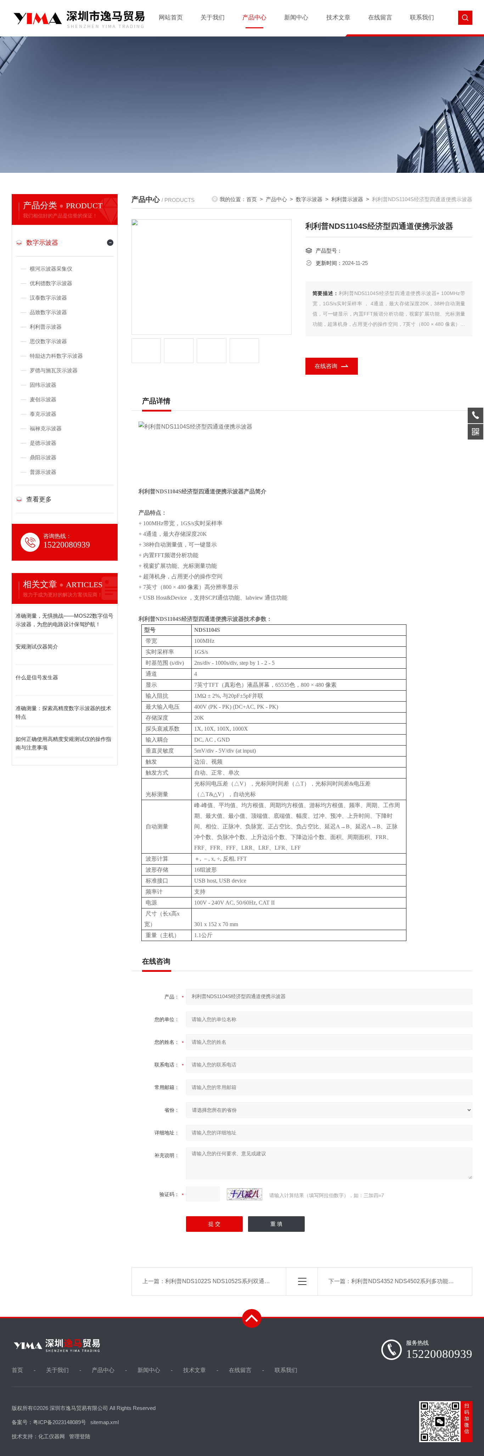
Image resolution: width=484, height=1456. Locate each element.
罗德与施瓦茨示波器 (54, 370)
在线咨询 (326, 366)
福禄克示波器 (46, 428)
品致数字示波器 (48, 312)
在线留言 (380, 17)
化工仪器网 (51, 1436)
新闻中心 (296, 17)
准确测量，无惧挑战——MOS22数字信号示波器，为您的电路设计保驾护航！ (64, 620)
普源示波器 (43, 472)
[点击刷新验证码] (244, 1194)
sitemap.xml (104, 1422)
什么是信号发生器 (37, 677)
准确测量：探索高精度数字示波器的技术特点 (63, 712)
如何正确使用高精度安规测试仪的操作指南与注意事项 (63, 743)
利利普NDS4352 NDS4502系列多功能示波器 (408, 1281)
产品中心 (254, 17)
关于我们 (213, 17)
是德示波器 (43, 443)
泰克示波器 (43, 414)
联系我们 (422, 17)
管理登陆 (79, 1436)
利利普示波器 (46, 327)
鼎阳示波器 (43, 457)
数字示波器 (42, 242)
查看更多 (39, 499)
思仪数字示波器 (48, 341)
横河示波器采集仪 (51, 269)
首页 (251, 199)
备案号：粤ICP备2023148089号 (49, 1422)
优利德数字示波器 (51, 283)
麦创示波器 (43, 399)
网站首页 (171, 17)
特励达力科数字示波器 (56, 356)
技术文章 (338, 17)
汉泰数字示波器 (48, 298)
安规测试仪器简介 (37, 647)
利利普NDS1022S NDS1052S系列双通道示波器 (226, 1281)
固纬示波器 (43, 385)
